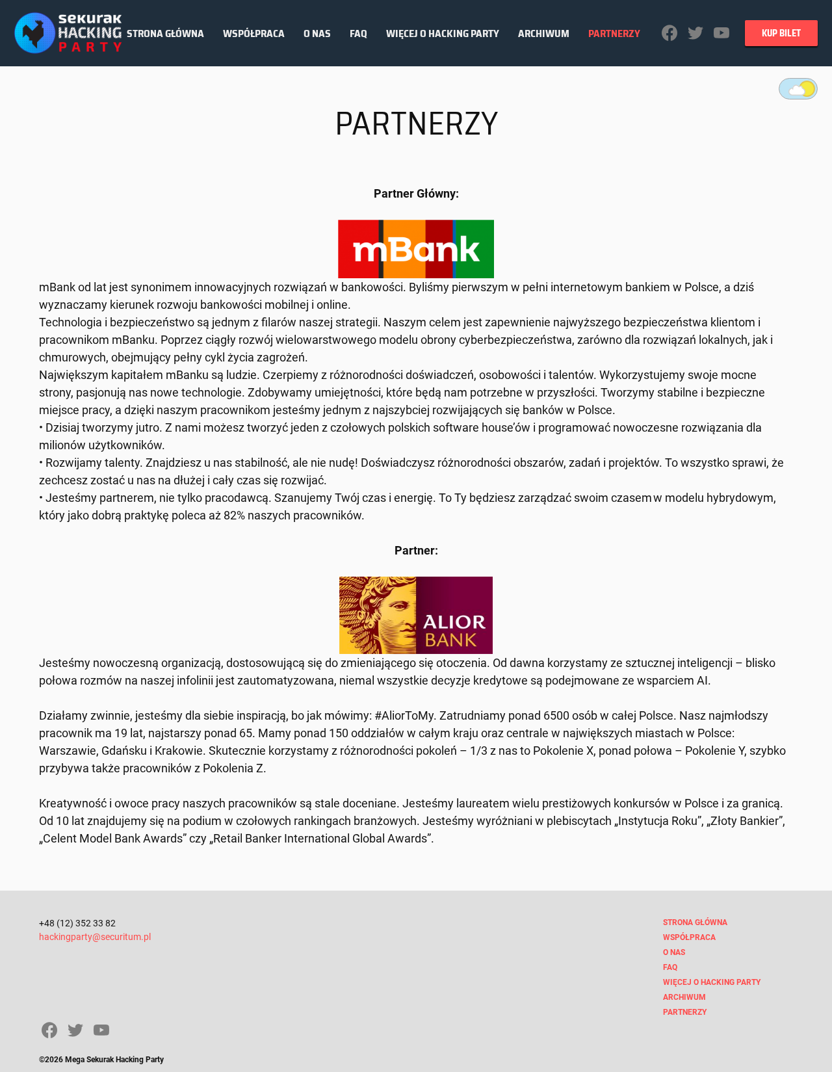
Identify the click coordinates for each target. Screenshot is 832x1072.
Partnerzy (614, 33)
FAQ (358, 33)
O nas (317, 33)
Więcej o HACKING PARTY (442, 33)
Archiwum (543, 33)
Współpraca (254, 33)
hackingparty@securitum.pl (95, 937)
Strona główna (165, 33)
